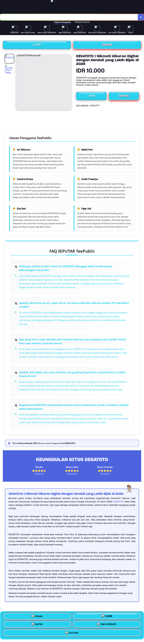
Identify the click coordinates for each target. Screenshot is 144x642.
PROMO (39, 616)
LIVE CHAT (73, 633)
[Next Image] (69, 82)
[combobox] (69, 17)
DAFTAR (107, 44)
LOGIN (37, 44)
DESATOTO (118, 501)
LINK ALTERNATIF (108, 625)
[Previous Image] (18, 82)
